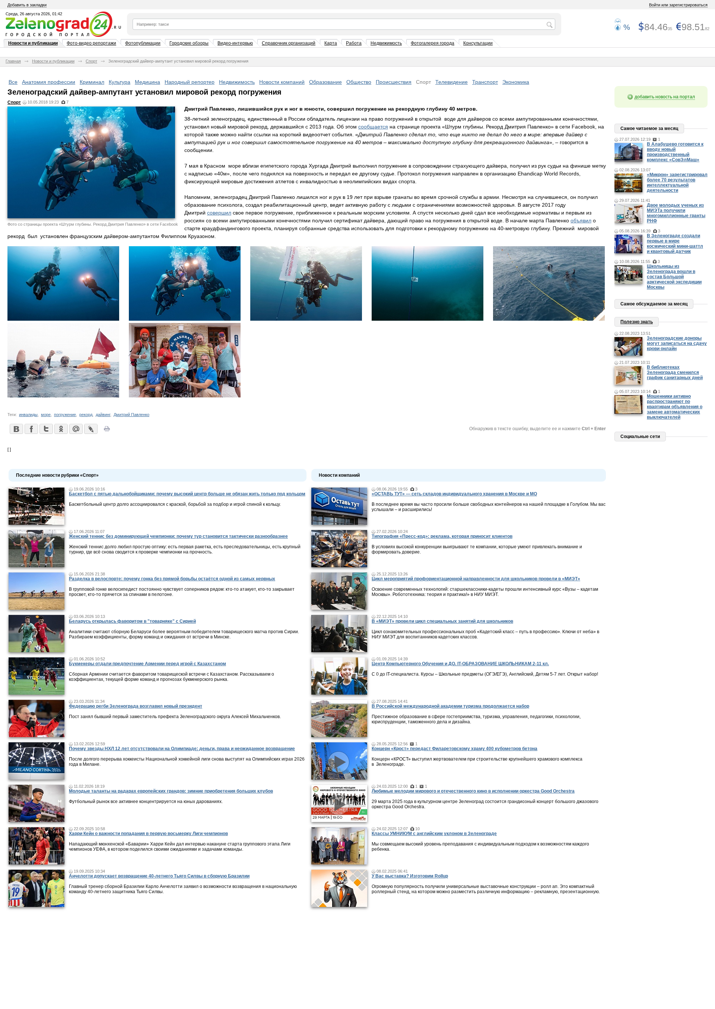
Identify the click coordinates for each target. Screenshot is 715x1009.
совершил (219, 213)
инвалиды (28, 414)
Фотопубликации (143, 43)
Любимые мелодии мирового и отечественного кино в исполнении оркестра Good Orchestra (473, 791)
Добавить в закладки (27, 5)
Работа (354, 43)
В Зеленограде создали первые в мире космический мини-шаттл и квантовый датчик (675, 243)
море (46, 414)
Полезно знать (636, 321)
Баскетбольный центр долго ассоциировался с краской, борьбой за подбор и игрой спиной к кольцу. (175, 504)
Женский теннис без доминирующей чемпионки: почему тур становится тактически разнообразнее (178, 536)
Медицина (147, 82)
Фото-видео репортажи (91, 43)
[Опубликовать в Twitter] (45, 428)
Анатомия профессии (48, 82)
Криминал (92, 82)
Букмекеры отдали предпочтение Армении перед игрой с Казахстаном (147, 663)
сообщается (373, 127)
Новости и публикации (33, 43)
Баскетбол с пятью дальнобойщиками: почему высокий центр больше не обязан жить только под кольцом (187, 493)
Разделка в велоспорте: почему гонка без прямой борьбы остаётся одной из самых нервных (172, 578)
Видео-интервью (235, 43)
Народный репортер (189, 82)
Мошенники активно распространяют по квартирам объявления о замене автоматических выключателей (674, 407)
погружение (65, 414)
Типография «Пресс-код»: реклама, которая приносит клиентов (442, 536)
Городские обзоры (189, 43)
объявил (581, 220)
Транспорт (485, 82)
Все (13, 82)
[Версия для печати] (107, 431)
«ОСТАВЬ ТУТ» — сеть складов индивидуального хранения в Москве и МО (454, 493)
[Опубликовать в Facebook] (30, 428)
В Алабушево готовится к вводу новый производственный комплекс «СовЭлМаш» (675, 152)
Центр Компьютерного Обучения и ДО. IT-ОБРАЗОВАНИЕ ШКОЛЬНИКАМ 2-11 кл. (460, 663)
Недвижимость (386, 43)
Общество (358, 82)
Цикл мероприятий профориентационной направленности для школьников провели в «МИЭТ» (476, 578)
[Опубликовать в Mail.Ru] (75, 428)
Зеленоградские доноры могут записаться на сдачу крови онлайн (677, 343)
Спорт (91, 61)
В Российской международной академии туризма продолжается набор (450, 706)
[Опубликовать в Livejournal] (90, 428)
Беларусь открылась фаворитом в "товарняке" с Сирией (132, 621)
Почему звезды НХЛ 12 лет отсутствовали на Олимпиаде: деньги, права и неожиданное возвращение (182, 748)
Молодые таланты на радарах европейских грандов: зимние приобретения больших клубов (171, 791)
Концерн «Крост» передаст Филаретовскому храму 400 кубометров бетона (454, 748)
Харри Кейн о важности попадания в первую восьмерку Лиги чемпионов (148, 833)
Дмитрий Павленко (131, 414)
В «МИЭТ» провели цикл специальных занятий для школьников (442, 621)
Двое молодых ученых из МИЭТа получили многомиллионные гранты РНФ (676, 213)
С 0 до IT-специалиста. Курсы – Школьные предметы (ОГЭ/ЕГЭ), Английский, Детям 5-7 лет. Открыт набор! (485, 674)
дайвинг (103, 414)
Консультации (478, 43)
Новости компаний (282, 82)
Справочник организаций (288, 43)
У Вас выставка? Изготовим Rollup (410, 876)
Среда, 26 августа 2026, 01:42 (34, 14)
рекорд (85, 414)
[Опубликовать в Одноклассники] (60, 428)
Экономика (515, 82)
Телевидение (451, 82)
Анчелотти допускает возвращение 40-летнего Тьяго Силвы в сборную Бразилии (159, 876)
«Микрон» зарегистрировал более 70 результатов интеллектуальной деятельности (677, 182)
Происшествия (393, 82)
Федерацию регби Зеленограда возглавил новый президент (135, 706)
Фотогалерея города (432, 43)
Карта (330, 43)
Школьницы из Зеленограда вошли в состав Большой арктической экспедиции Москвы (674, 277)
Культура (119, 82)
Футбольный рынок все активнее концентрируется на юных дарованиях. (146, 801)
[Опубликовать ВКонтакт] (16, 428)
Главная (13, 61)
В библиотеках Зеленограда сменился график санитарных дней (675, 372)
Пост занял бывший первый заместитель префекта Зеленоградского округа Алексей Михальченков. (175, 716)
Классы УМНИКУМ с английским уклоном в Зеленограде (434, 833)
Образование (325, 82)
